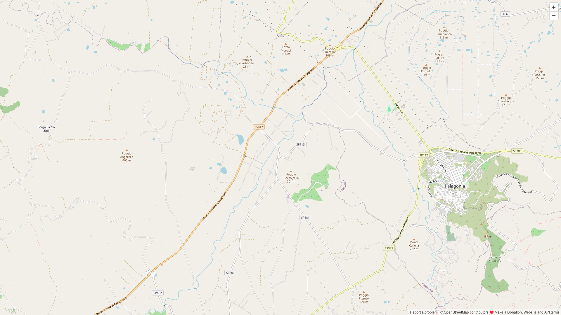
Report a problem (424, 311)
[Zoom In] (554, 7)
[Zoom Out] (554, 15)
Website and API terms (542, 311)
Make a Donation (508, 311)
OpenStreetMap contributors (466, 311)
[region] (280, 157)
